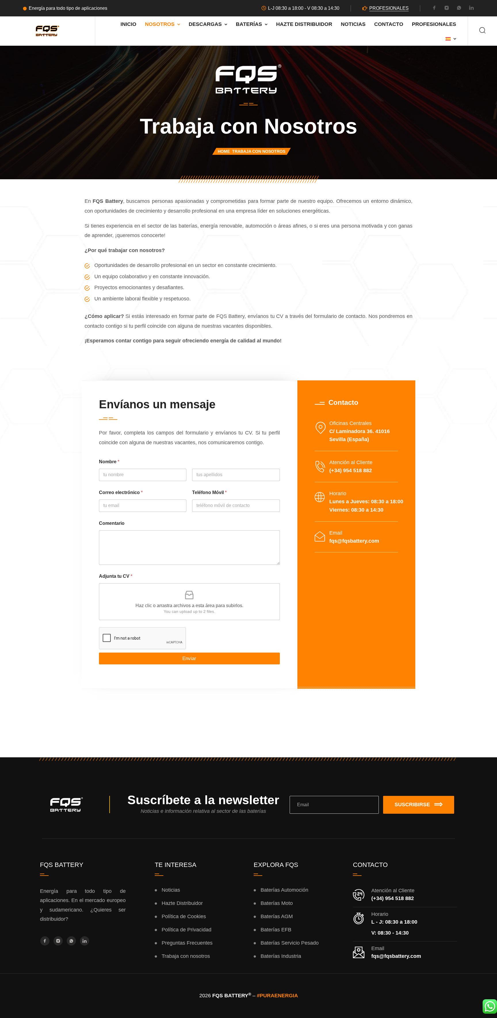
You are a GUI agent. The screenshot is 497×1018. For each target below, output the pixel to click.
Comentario (112, 523)
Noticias (353, 24)
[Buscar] (482, 30)
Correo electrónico (121, 492)
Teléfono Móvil (209, 492)
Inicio (128, 24)
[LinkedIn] (471, 9)
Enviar (189, 658)
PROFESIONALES (389, 8)
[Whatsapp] (459, 9)
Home (224, 151)
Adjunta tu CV (115, 576)
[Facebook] (434, 9)
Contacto (388, 24)
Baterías (249, 24)
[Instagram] (446, 9)
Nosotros (160, 24)
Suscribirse (412, 804)
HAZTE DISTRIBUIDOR (304, 24)
